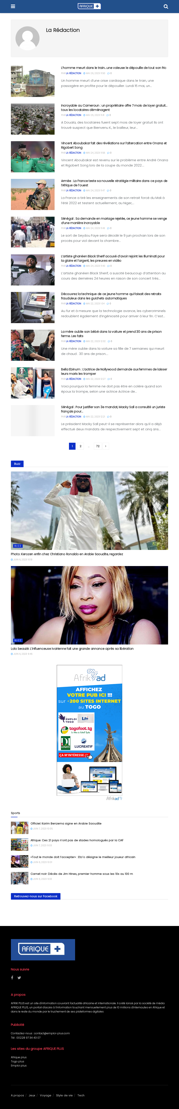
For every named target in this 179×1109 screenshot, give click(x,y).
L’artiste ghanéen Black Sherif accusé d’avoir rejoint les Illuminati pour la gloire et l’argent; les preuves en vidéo (113, 258)
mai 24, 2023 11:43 (95, 228)
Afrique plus (19, 1057)
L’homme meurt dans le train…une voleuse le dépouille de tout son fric (113, 68)
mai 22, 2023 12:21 (95, 416)
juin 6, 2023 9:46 (22, 654)
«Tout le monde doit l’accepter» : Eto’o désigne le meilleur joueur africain (83, 857)
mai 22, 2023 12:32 (95, 341)
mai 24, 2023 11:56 (95, 152)
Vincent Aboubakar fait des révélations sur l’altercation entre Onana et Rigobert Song (114, 145)
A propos (17, 1095)
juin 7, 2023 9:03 (42, 845)
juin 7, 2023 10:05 (43, 828)
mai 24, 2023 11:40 (95, 266)
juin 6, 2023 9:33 (42, 879)
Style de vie (64, 1095)
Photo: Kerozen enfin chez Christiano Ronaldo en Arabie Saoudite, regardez (67, 554)
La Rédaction (73, 73)
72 (98, 446)
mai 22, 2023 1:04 (95, 303)
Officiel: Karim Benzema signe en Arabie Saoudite (66, 823)
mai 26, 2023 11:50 (95, 73)
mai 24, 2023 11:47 (95, 190)
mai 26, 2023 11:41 (94, 115)
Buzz (17, 546)
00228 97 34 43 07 (28, 1037)
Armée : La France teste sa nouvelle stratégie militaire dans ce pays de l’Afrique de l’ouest (114, 183)
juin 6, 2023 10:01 (42, 862)
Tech (80, 1095)
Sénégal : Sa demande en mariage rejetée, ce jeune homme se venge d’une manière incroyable (114, 220)
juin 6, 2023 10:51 (22, 559)
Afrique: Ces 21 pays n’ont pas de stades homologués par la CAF (77, 840)
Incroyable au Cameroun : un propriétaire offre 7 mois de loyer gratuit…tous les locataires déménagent (114, 107)
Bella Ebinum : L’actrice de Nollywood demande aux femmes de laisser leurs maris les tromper (114, 371)
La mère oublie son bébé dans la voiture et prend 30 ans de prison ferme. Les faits (111, 333)
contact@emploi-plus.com (52, 1033)
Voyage (45, 1095)
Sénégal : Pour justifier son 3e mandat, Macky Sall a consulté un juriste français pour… (113, 409)
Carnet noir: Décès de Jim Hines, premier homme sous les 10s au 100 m (82, 874)
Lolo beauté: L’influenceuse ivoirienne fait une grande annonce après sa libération (72, 648)
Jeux (32, 1095)
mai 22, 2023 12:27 (95, 379)
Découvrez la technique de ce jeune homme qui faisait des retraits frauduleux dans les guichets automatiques (111, 296)
